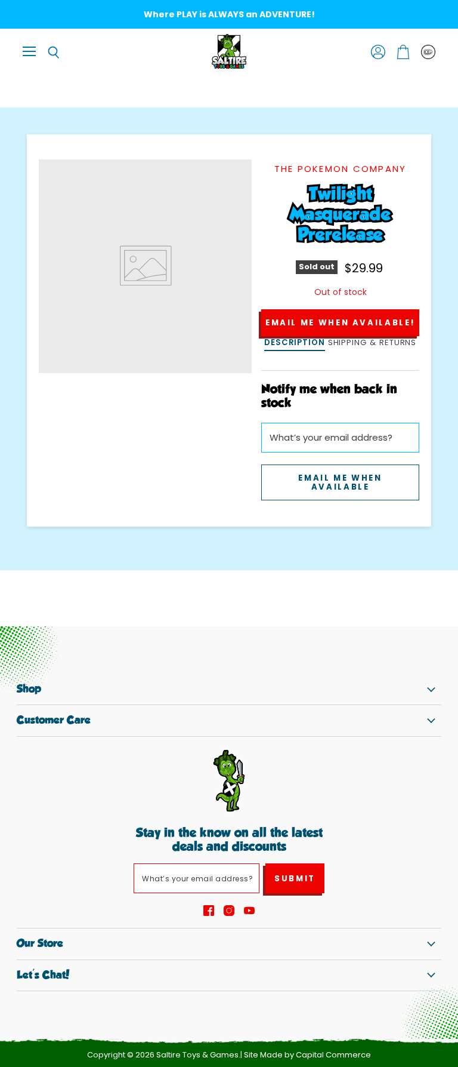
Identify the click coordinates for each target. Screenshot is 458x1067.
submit (294, 878)
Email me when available (340, 482)
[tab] (294, 343)
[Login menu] (428, 52)
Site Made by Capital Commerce (307, 1054)
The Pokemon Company (340, 168)
